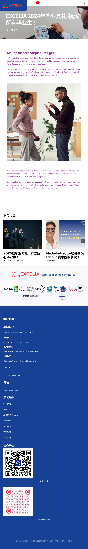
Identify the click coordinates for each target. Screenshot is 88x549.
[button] (5, 241)
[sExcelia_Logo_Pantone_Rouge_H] (12, 3)
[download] (38, 11)
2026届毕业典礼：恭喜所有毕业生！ (21, 255)
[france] (38, 6)
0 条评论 (20, 261)
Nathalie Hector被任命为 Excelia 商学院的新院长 (65, 255)
